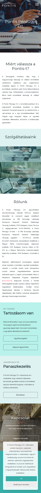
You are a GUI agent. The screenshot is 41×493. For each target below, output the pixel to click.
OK (21, 479)
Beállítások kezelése (21, 485)
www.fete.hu (7, 281)
